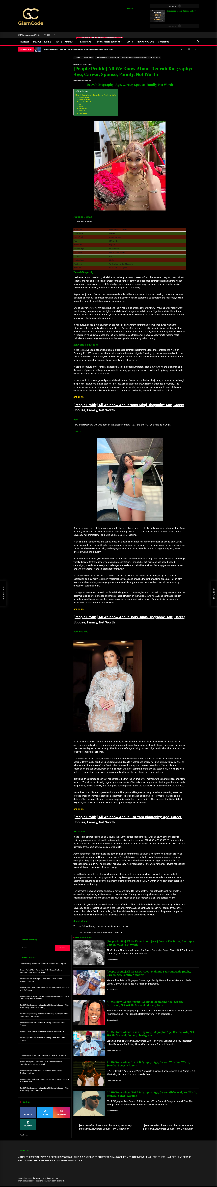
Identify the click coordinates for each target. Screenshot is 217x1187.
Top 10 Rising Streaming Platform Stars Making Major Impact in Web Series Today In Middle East (44, 1015)
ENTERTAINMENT (67, 40)
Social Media (83, 113)
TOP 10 (129, 41)
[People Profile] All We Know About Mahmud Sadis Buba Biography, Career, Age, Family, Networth (149, 973)
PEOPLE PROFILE (42, 41)
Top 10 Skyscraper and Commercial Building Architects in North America (42, 1039)
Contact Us (163, 41)
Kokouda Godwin (112, 960)
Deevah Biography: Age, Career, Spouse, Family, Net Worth (96, 95)
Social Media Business (108, 41)
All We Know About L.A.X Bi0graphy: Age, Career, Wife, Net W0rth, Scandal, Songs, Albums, (148, 1064)
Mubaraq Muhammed (80, 80)
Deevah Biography (84, 100)
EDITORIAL (85, 41)
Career (81, 106)
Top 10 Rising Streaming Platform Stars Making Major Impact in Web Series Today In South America (44, 997)
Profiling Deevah (84, 97)
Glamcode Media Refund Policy (181, 11)
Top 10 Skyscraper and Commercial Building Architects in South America (42, 1024)
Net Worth (82, 111)
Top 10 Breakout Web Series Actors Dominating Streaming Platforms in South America (44, 989)
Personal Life (83, 108)
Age (80, 104)
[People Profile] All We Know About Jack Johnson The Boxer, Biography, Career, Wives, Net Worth (151, 943)
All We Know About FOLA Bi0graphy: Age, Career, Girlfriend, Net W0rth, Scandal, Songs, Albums (152, 1094)
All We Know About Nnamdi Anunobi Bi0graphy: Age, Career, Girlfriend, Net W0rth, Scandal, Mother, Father (145, 1003)
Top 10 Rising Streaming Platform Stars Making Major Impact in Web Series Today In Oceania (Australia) (44, 1006)
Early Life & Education (85, 102)
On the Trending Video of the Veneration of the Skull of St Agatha (43, 964)
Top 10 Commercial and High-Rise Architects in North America (42, 1031)
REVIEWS (24, 41)
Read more (24, 1135)
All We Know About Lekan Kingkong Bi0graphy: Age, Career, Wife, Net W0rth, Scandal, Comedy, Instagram (150, 1033)
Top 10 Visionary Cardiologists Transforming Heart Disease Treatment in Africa (41, 980)
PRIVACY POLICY (145, 41)
